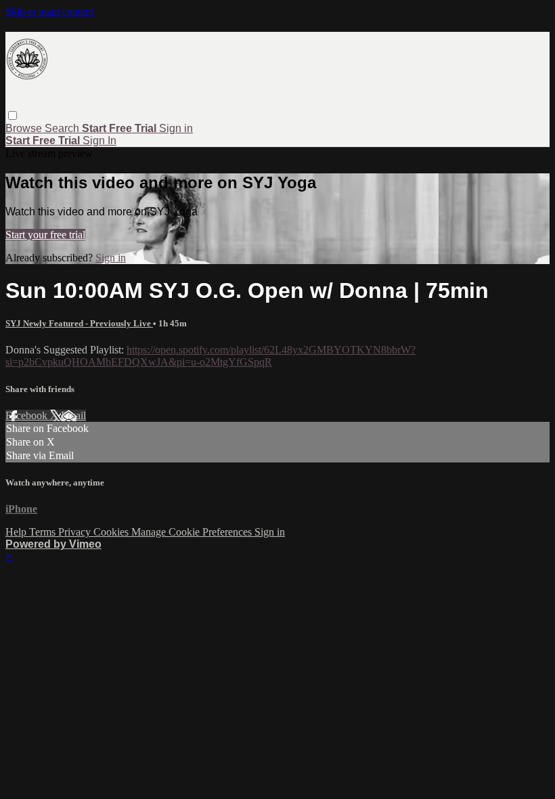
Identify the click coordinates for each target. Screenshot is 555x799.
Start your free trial (45, 234)
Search (63, 128)
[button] (12, 115)
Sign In (99, 140)
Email (73, 415)
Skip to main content (49, 11)
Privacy (75, 532)
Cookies (112, 532)
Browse (25, 128)
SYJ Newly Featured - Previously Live (79, 323)
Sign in (176, 128)
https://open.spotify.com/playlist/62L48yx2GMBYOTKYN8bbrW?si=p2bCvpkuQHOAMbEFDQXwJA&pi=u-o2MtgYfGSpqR (210, 356)
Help (17, 532)
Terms (43, 532)
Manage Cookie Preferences (192, 532)
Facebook (27, 415)
